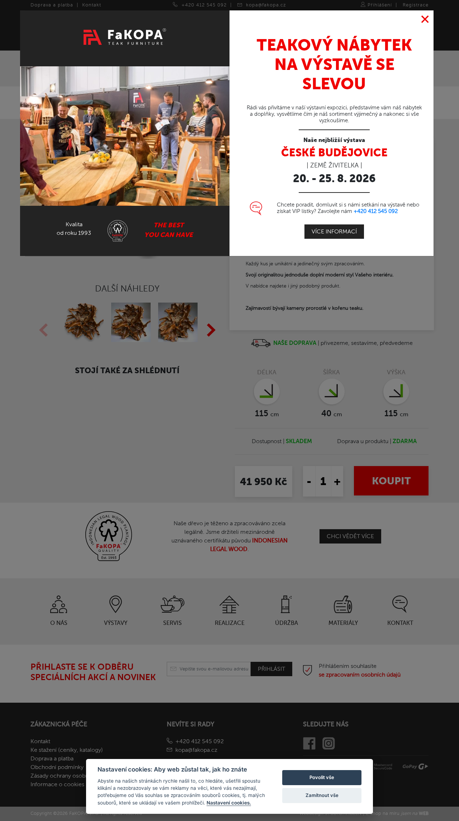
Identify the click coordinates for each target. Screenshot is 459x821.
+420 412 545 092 (376, 211)
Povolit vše (321, 777)
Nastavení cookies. (229, 803)
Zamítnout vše (322, 795)
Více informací (334, 231)
